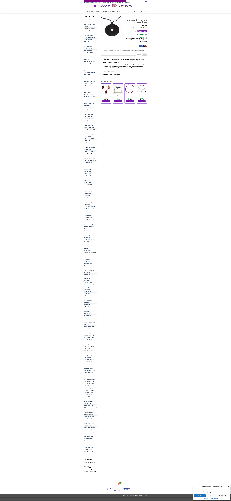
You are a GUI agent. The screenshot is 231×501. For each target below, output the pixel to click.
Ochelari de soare (87, 101)
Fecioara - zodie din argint (89, 423)
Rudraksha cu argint (88, 26)
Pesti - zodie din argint (88, 436)
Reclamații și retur (137, 480)
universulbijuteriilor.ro (91, 2)
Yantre (85, 70)
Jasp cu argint (87, 243)
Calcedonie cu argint (88, 191)
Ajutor (92, 11)
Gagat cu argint (87, 228)
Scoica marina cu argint (88, 306)
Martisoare (86, 453)
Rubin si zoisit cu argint (88, 300)
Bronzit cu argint (87, 188)
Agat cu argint (87, 167)
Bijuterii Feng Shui (87, 98)
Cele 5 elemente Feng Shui (89, 72)
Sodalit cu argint (87, 315)
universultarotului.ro (122, 2)
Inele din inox (86, 142)
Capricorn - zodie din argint (89, 431)
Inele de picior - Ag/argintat (89, 355)
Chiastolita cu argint (88, 197)
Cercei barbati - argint (88, 374)
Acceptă (200, 495)
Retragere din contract (134, 484)
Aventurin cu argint (88, 182)
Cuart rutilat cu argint (88, 217)
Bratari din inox (87, 140)
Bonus (88, 11)
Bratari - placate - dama (88, 114)
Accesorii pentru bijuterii (89, 401)
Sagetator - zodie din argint (89, 429)
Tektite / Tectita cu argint (89, 326)
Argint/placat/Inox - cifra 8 (89, 28)
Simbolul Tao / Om (87, 90)
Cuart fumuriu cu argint (89, 213)
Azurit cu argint (87, 186)
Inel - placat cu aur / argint (89, 123)
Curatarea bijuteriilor (88, 107)
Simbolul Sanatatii (87, 92)
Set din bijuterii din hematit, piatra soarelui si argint (106, 96)
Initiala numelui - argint (88, 405)
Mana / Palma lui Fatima (89, 94)
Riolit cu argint (87, 293)
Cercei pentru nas (87, 403)
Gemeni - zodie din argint (89, 416)
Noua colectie (87, 59)
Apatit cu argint (87, 177)
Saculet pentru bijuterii (88, 438)
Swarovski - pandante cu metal (90, 156)
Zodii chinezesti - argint (88, 409)
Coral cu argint (87, 204)
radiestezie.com (127, 2)
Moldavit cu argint (87, 259)
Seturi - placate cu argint (89, 134)
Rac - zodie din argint (88, 418)
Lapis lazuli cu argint (88, 248)
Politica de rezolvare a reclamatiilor (105, 484)
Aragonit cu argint (87, 180)
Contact (118, 11)
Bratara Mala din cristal (88, 54)
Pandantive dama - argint (89, 359)
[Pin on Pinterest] (146, 46)
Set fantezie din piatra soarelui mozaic (142, 96)
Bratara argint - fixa (88, 344)
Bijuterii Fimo (86, 399)
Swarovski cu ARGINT (88, 52)
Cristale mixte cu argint (88, 162)
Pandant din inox (87, 145)
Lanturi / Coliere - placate (89, 127)
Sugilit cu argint (87, 319)
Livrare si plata (95, 484)
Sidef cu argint (87, 311)
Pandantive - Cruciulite (88, 76)
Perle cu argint (87, 280)
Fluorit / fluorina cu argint (89, 226)
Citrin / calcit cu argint (88, 202)
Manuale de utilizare (88, 48)
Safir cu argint (87, 302)
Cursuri (114, 11)
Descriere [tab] (139, 54)
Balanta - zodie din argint (89, 425)
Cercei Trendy (87, 348)
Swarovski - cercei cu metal (89, 158)
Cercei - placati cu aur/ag (89, 118)
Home (85, 11)
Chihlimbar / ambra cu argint (90, 199)
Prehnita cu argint (87, 291)
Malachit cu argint (87, 254)
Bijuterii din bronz (87, 149)
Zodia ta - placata (87, 136)
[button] (228, 486)
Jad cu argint (86, 241)
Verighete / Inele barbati (89, 43)
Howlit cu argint (87, 237)
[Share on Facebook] (140, 46)
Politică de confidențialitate (214, 498)
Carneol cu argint (87, 193)
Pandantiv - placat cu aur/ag (89, 129)
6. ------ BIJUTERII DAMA (89, 339)
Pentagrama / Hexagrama (89, 87)
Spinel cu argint (87, 317)
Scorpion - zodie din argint (89, 427)
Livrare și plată (98, 11)
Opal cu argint (87, 278)
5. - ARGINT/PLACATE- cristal (90, 160)
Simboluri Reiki (87, 74)
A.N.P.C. (91, 480)
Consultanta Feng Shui (88, 445)
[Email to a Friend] (144, 46)
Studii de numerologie (88, 442)
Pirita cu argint (87, 287)
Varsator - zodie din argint (89, 434)
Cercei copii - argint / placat (89, 388)
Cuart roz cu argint (88, 215)
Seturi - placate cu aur (88, 131)
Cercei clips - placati (88, 120)
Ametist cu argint (87, 171)
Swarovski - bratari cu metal (89, 153)
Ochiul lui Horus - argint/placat (90, 96)
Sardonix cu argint (87, 304)
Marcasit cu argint (87, 257)
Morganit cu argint (88, 263)
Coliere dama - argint (88, 350)
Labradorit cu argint (88, 246)
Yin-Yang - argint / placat (89, 63)
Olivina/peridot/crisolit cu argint (89, 275)
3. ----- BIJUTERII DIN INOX (89, 138)
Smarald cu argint (87, 313)
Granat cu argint (87, 230)
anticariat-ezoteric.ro (109, 2)
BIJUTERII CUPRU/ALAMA (89, 37)
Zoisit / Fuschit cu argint (89, 337)
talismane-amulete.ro (98, 2)
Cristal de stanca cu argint (89, 208)
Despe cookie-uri (206, 498)
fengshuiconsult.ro (115, 2)
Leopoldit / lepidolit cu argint (90, 252)
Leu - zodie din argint (88, 420)
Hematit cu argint (87, 235)
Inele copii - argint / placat (89, 390)
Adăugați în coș (142, 31)
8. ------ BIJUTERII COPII (89, 383)
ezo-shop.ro (104, 2)
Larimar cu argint (87, 250)
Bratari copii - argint (88, 385)
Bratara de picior (87, 357)
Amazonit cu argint (88, 169)
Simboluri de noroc (88, 50)
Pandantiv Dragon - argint (89, 381)
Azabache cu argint (88, 184)
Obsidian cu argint (87, 268)
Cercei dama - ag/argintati (89, 346)
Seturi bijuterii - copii (88, 394)
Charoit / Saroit (87, 195)
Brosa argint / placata (88, 35)
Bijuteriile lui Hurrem (88, 30)
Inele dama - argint (88, 352)
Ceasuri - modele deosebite (89, 32)
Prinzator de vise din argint (89, 370)
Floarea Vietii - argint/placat (89, 81)
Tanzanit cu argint (87, 324)
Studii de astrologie (88, 440)
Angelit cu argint (87, 175)
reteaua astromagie (100, 480)
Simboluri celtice (87, 85)
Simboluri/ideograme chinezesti (90, 407)
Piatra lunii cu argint (88, 282)
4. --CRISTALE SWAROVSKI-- (90, 151)
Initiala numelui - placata (89, 125)
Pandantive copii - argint (89, 392)
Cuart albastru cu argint (89, 210)
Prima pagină (127, 16)
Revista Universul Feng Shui (89, 46)
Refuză (212, 495)
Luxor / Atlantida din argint (89, 61)
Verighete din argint (88, 41)
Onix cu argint (87, 272)
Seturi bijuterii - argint (88, 361)
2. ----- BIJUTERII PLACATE (89, 112)
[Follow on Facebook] (146, 1)
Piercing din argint (87, 363)
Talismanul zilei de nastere (89, 24)
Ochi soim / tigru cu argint (89, 270)
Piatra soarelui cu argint (89, 284)
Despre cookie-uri (129, 480)
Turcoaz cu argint (87, 330)
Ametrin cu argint (87, 173)
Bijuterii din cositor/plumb (89, 147)
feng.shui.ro (86, 2)
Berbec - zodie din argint (89, 412)
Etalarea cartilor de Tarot (89, 447)
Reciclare (115, 484)
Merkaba (86, 68)
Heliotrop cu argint (88, 232)
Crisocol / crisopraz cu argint (90, 206)
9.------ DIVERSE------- (88, 396)
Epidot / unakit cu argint (89, 224)
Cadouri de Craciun (88, 449)
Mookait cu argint (87, 261)
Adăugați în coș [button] (106, 101)
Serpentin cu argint (88, 308)
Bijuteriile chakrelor (88, 39)
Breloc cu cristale (87, 65)
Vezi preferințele (223, 495)
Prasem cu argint (87, 289)
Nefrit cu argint (87, 265)
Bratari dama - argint (88, 341)
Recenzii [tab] (144, 54)
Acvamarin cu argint (88, 164)
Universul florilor (87, 105)
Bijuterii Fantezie (87, 109)
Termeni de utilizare (109, 480)
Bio (94, 480)
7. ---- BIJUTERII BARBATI (89, 366)
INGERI (85, 22)
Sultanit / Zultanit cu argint (89, 322)
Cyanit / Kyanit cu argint (89, 219)
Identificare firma (125, 484)
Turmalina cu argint (88, 333)
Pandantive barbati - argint (89, 379)
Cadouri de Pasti (87, 456)
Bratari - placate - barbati (89, 116)
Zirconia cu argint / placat (89, 335)
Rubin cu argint (87, 297)
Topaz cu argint (87, 328)
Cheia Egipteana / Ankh (88, 83)
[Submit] (95, 6)
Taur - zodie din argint (88, 414)
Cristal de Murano (87, 57)
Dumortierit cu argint (88, 221)
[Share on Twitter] (142, 46)
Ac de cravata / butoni (88, 368)
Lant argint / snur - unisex (89, 103)
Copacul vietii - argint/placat (89, 79)
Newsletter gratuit (107, 11)
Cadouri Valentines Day (89, 451)
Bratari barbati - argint (88, 372)
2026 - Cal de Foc (87, 19)
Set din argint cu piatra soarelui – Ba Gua (118, 96)
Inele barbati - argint (88, 377)
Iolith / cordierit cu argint (89, 239)
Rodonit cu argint (87, 295)
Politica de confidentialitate (119, 480)
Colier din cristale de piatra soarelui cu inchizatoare (129, 96)
